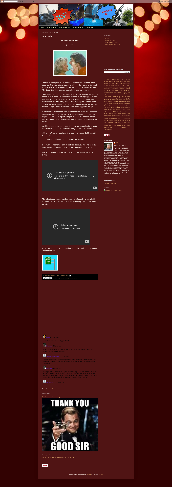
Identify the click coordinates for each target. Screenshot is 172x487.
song (128, 118)
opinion (125, 111)
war (112, 125)
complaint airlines (125, 88)
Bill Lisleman (119, 143)
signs (115, 118)
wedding (124, 125)
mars (129, 105)
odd (120, 112)
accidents (113, 79)
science (117, 117)
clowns (118, 87)
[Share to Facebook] (50, 278)
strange (127, 120)
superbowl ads (73, 278)
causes (106, 85)
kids (117, 103)
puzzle (128, 113)
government (107, 99)
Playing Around (78, 27)
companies (115, 88)
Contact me (89, 27)
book (121, 83)
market (118, 105)
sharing (106, 118)
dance (105, 92)
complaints (107, 90)
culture (125, 90)
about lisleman (51, 27)
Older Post (94, 386)
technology (117, 122)
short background (64, 27)
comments (106, 88)
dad (129, 90)
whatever (108, 128)
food (109, 96)
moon (114, 109)
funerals (106, 98)
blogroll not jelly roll (110, 183)
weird (128, 125)
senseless (127, 117)
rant (113, 115)
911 (105, 79)
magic (109, 105)
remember (127, 115)
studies (105, 122)
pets (129, 112)
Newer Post (46, 386)
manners (113, 105)
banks (128, 81)
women (118, 128)
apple (111, 81)
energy (128, 92)
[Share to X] (48, 278)
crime (116, 90)
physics (111, 113)
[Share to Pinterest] (51, 278)
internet (62, 278)
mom (105, 109)
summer (110, 122)
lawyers (121, 103)
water (115, 125)
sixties (119, 118)
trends (110, 124)
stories (122, 120)
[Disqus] (70, 307)
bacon (124, 81)
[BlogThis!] (46, 278)
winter (114, 128)
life (129, 103)
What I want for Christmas (112, 42)
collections (122, 87)
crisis (120, 90)
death (108, 92)
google (128, 98)
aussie (117, 81)
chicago (122, 85)
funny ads (117, 98)
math (105, 107)
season (122, 117)
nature (105, 112)
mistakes (127, 107)
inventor (106, 103)
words (123, 128)
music (123, 109)
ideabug (89, 474)
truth (114, 124)
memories (115, 107)
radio (110, 115)
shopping (111, 118)
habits (120, 99)
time (129, 122)
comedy (128, 87)
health (128, 99)
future (123, 98)
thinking (124, 122)
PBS (108, 79)
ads (58, 278)
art (114, 81)
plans (119, 113)
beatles (106, 83)
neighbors (110, 111)
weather (119, 125)
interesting (122, 101)
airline (128, 79)
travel (105, 124)
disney (111, 92)
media (108, 107)
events (113, 94)
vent (124, 124)
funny (110, 98)
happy (124, 99)
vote (110, 125)
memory (123, 107)
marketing (66, 278)
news (115, 112)
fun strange (126, 96)
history (106, 101)
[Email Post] (70, 275)
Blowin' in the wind (110, 40)
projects (124, 113)
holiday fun (111, 101)
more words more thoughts (112, 44)
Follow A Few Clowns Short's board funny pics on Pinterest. (58, 457)
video (128, 124)
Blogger (101, 474)
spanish (111, 120)
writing (105, 129)
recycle (116, 115)
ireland (110, 103)
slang (122, 118)
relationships (121, 115)
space (106, 120)
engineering (107, 94)
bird (113, 83)
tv (116, 124)
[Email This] (44, 278)
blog (117, 83)
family (123, 94)
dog (115, 92)
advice (122, 79)
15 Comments (64, 275)
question (106, 115)
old (122, 112)
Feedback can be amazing (51, 397)
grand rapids (115, 99)
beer (110, 83)
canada (125, 83)
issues (114, 103)
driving (121, 92)
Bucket (107, 38)
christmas (110, 87)
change (117, 85)
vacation (120, 124)
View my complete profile (110, 176)
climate (114, 87)
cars (129, 83)
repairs (105, 117)
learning (125, 103)
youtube (109, 129)
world (128, 128)
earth (125, 92)
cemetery (111, 85)
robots (113, 117)
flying (105, 96)
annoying (107, 81)
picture (115, 113)
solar (125, 118)
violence (106, 125)
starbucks (116, 120)
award (121, 81)
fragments (116, 96)
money (110, 109)
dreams (118, 92)
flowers (128, 94)
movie (118, 109)
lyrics (105, 105)
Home (42, 27)
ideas (117, 101)
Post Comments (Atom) (56, 389)
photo (106, 113)
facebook (118, 94)
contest (112, 90)
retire (109, 117)
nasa (128, 109)
